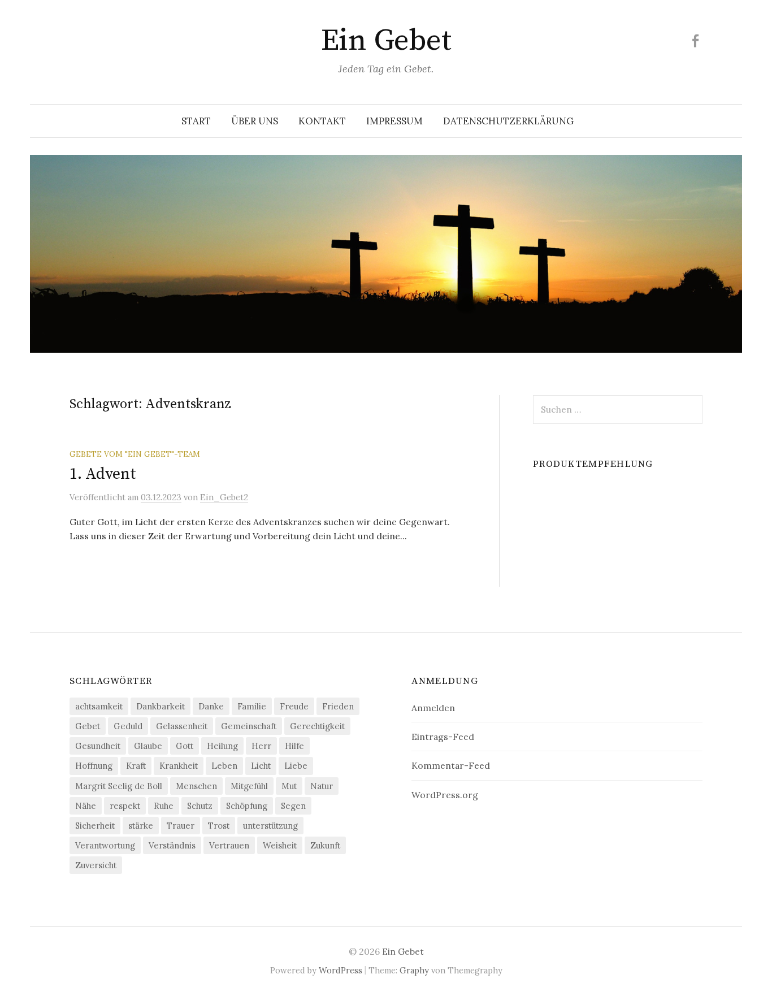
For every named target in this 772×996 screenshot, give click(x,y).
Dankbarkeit (160, 706)
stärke (140, 825)
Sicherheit (95, 825)
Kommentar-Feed (450, 765)
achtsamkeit (99, 706)
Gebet (87, 726)
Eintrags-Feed (442, 736)
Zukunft (325, 845)
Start (196, 121)
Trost (218, 825)
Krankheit (178, 765)
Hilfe (294, 745)
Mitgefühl (249, 786)
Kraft (136, 765)
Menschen (196, 786)
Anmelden (433, 707)
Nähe (85, 805)
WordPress (340, 970)
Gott (184, 745)
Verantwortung (105, 845)
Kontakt (322, 121)
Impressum (394, 121)
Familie (251, 706)
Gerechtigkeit (317, 726)
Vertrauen (229, 845)
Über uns (254, 121)
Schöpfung (246, 805)
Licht (261, 765)
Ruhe (164, 805)
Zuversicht (95, 865)
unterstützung (270, 825)
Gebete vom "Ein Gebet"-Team (135, 454)
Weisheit (280, 845)
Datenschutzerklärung (508, 121)
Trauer (180, 825)
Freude (294, 706)
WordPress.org (444, 794)
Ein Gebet (386, 40)
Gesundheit (97, 745)
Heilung (222, 745)
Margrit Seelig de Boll (118, 786)
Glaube (148, 745)
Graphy (414, 970)
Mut (289, 786)
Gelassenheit (181, 726)
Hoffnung (93, 765)
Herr (261, 745)
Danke (211, 706)
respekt (125, 805)
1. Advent (103, 474)
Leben (224, 765)
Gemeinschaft (248, 726)
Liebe (295, 765)
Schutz (199, 805)
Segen (293, 805)
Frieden (338, 706)
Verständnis (172, 845)
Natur (321, 786)
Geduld (128, 726)
